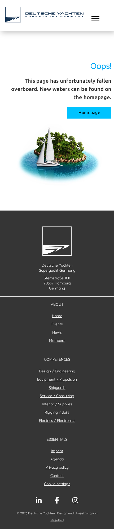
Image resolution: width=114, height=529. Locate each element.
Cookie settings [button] (57, 483)
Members (57, 340)
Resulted (57, 520)
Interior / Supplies (57, 404)
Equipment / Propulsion (57, 379)
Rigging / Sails (57, 412)
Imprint (57, 450)
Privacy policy (57, 467)
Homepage (89, 112)
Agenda (57, 459)
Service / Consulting (57, 395)
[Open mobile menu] (95, 18)
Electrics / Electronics (57, 420)
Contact (57, 475)
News (57, 332)
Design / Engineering (57, 371)
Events (57, 324)
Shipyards (57, 387)
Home (57, 315)
